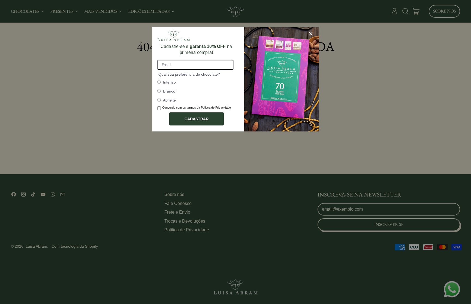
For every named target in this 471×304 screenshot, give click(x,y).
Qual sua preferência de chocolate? (189, 74)
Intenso (169, 82)
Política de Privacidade (216, 107)
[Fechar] (311, 34)
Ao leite (169, 100)
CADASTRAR (197, 119)
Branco (169, 91)
